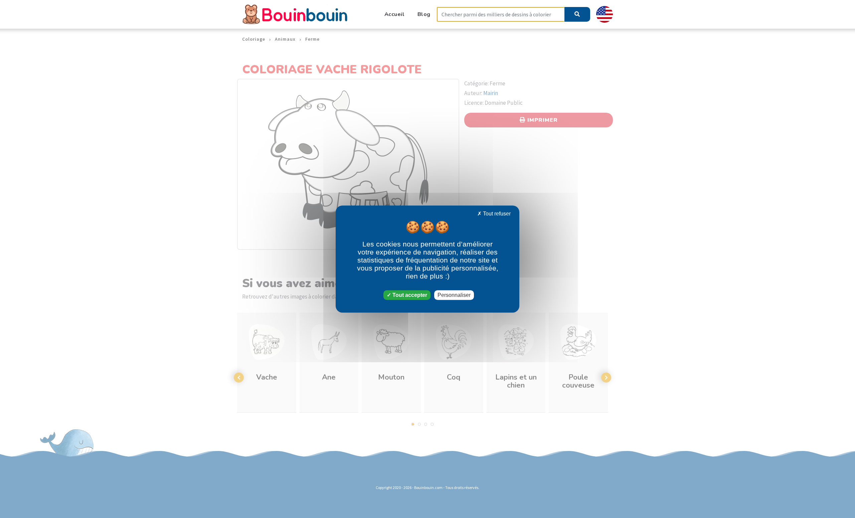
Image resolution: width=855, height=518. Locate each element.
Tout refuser (496, 213)
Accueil (394, 14)
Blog (424, 14)
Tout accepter (409, 295)
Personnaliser (454, 295)
